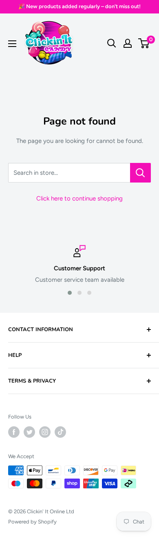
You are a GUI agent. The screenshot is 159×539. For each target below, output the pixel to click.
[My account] (128, 43)
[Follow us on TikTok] (60, 432)
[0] (144, 43)
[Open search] (111, 43)
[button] (70, 293)
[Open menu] (12, 43)
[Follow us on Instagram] (45, 432)
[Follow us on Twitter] (29, 432)
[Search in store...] (140, 173)
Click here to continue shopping (79, 198)
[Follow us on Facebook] (14, 432)
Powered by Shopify (32, 522)
